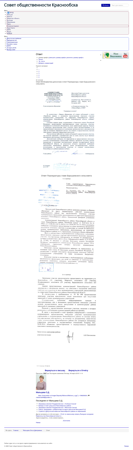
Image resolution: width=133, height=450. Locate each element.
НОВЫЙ (9, 33)
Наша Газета (11, 28)
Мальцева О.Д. (43, 392)
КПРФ (9, 30)
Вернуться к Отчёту (78, 370)
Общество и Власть (13, 18)
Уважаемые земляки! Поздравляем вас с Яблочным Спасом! (58, 407)
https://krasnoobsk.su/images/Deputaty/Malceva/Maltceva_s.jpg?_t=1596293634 (62, 395)
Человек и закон (12, 44)
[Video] (115, 55)
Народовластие (12, 40)
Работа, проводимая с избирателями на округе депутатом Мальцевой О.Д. (62, 409)
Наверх (38, 422)
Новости (9, 16)
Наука (9, 24)
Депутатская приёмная (14, 38)
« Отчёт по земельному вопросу (69, 414)
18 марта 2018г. (12, 48)
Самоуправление (12, 42)
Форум (9, 32)
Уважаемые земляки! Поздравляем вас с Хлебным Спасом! (57, 404)
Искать (106, 5)
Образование (11, 22)
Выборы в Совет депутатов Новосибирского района (55, 406)
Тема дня (10, 15)
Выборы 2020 (11, 50)
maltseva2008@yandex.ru (44, 397)
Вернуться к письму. (55, 370)
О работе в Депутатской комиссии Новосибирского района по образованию (62, 411)
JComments (66, 421)
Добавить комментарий (46, 63)
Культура (10, 20)
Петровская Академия (13, 26)
